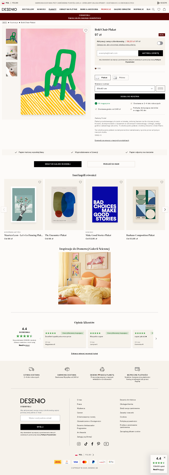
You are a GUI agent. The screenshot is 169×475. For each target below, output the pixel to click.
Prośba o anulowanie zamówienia (128, 426)
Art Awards (81, 432)
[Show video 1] (11, 69)
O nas (79, 400)
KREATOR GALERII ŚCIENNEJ (58, 164)
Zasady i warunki (127, 413)
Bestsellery (28, 9)
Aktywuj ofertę (150, 53)
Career (80, 413)
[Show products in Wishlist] (159, 9)
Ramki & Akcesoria (89, 9)
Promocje (106, 9)
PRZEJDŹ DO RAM (111, 164)
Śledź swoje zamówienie (130, 408)
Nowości (41, 9)
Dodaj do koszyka (130, 96)
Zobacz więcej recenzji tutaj (84, 353)
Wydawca (81, 408)
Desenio (91, 468)
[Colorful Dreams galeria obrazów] (84, 278)
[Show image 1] (11, 36)
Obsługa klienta (126, 404)
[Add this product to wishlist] (86, 30)
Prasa (79, 404)
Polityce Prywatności (48, 435)
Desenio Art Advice (128, 400)
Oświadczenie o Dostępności (89, 421)
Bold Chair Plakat (28, 23)
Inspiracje (139, 9)
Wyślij (40, 427)
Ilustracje (14, 23)
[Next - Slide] (165, 210)
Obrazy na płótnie (68, 9)
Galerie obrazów (122, 9)
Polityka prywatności (128, 421)
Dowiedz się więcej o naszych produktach (112, 140)
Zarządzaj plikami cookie (130, 431)
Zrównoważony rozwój (86, 417)
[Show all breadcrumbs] (4, 22)
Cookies (123, 417)
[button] (160, 89)
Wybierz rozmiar (102, 84)
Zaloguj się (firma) (84, 437)
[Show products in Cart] (164, 9)
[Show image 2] (11, 53)
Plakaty (52, 9)
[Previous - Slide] (4, 210)
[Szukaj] (153, 9)
